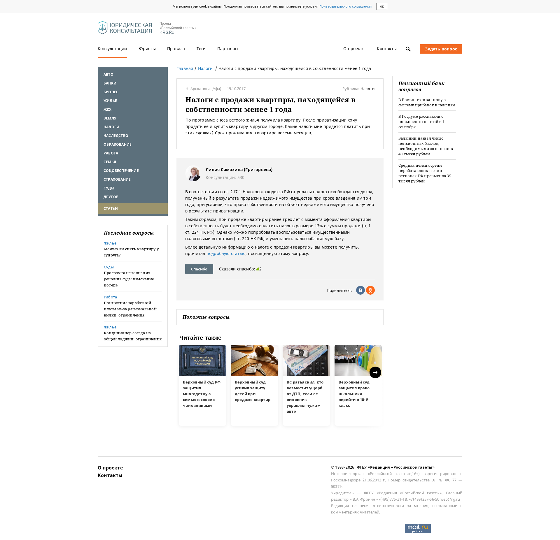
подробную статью (226, 253)
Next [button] (375, 372)
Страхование (117, 179)
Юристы (147, 48)
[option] (202, 385)
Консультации (112, 48)
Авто (108, 74)
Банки (110, 83)
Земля (110, 118)
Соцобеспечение (121, 170)
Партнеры (228, 48)
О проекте (354, 48)
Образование (118, 144)
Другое (111, 196)
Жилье (110, 100)
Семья (110, 161)
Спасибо (199, 269)
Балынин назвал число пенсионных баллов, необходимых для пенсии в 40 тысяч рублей (425, 146)
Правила (176, 48)
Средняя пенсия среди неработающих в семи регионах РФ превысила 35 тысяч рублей (424, 173)
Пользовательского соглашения (345, 6)
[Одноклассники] (370, 290)
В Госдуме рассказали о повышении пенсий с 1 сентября (421, 121)
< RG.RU (167, 32)
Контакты (387, 48)
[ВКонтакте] (360, 290)
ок (382, 6)
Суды (109, 188)
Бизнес (111, 91)
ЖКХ (108, 109)
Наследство (116, 135)
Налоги (111, 126)
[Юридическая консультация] (125, 28)
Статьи (111, 208)
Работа (111, 153)
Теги (201, 48)
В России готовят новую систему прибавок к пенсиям (426, 102)
